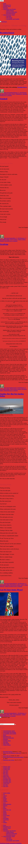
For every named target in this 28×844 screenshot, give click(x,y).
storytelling (6, 818)
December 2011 (7, 779)
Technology (6, 819)
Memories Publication (11, 12)
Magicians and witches (8, 760)
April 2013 (5, 775)
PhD (11, 714)
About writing (7, 94)
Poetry (13, 94)
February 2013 (6, 778)
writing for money (9, 586)
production (6, 390)
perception (24, 389)
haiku (5, 716)
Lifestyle (5, 801)
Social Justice (6, 815)
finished (2, 241)
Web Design (9, 17)
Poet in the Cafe (7, 809)
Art (4, 794)
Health (4, 800)
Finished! (3, 99)
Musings (5, 805)
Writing (17, 94)
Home (4, 3)
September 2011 (7, 782)
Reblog (5, 814)
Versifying (4, 244)
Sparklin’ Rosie (7, 6)
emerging (24, 94)
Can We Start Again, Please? (11, 590)
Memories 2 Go (7, 5)
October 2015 (6, 769)
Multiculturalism (7, 804)
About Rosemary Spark (9, 14)
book (20, 94)
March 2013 (6, 776)
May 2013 (5, 773)
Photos (4, 808)
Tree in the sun (6, 755)
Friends (5, 798)
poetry (1, 390)
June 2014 (5, 771)
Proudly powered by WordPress (13, 843)
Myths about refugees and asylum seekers (13, 757)
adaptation (18, 714)
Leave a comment (7, 95)
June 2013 (5, 772)
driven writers (16, 585)
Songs (4, 817)
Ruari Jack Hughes (8, 92)
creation (15, 239)
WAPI (1, 95)
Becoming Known (10, 13)
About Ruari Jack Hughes (9, 9)
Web (4, 821)
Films (4, 797)
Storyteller (8, 16)
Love (4, 802)
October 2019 (6, 768)
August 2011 (6, 783)
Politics (5, 812)
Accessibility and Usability (12, 19)
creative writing (21, 239)
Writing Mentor (10, 10)
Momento (5, 7)
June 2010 (5, 786)
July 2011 (5, 785)
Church (5, 795)
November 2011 (7, 780)
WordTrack (3, 843)
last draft (7, 241)
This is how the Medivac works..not (12, 753)
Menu (2, 0)
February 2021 (6, 766)
